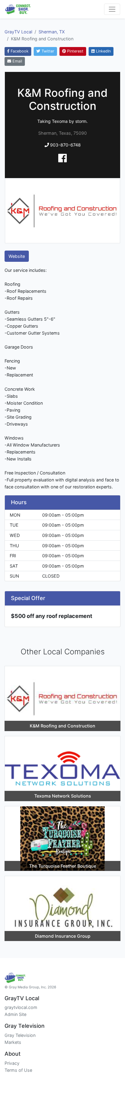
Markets (13, 1042)
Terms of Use (18, 1070)
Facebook (19, 51)
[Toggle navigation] (112, 9)
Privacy (12, 1063)
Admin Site (15, 1014)
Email (16, 61)
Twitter (47, 51)
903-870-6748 (65, 144)
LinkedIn (103, 51)
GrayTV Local (18, 31)
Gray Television (20, 1035)
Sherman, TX (52, 31)
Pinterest (74, 51)
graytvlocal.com (21, 1007)
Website (16, 256)
